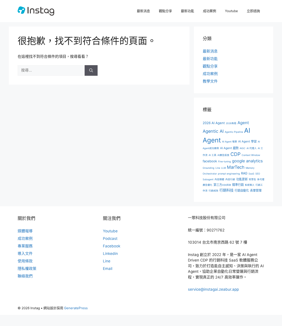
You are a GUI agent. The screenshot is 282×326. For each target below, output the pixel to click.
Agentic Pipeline (234, 132)
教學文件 (210, 81)
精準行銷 (238, 184)
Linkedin (110, 253)
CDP (235, 154)
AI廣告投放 (223, 155)
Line (217, 168)
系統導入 (249, 185)
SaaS (251, 173)
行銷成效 (213, 190)
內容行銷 (230, 179)
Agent (243, 122)
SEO (257, 173)
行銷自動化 (242, 190)
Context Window (251, 155)
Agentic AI (213, 131)
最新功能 (187, 11)
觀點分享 (165, 11)
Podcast (110, 238)
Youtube (231, 11)
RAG (244, 173)
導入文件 (25, 253)
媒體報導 (25, 231)
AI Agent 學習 (247, 141)
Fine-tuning (224, 161)
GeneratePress (76, 308)
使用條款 (25, 261)
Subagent (208, 179)
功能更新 (242, 179)
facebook (210, 161)
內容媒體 (219, 179)
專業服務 (25, 246)
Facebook (111, 246)
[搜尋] (91, 70)
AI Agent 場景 (229, 141)
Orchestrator (210, 173)
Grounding (208, 168)
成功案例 (209, 11)
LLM (223, 168)
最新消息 (143, 11)
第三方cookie (222, 184)
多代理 (260, 179)
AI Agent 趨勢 (229, 148)
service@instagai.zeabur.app (213, 289)
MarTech (236, 167)
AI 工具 (212, 155)
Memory (250, 168)
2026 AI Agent (214, 123)
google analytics (247, 160)
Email (107, 268)
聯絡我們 (25, 276)
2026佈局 (231, 123)
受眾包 (252, 179)
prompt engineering (229, 173)
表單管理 (256, 190)
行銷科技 (226, 190)
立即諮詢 (253, 11)
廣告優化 (207, 185)
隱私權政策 (27, 268)
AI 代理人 (252, 148)
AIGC (242, 148)
